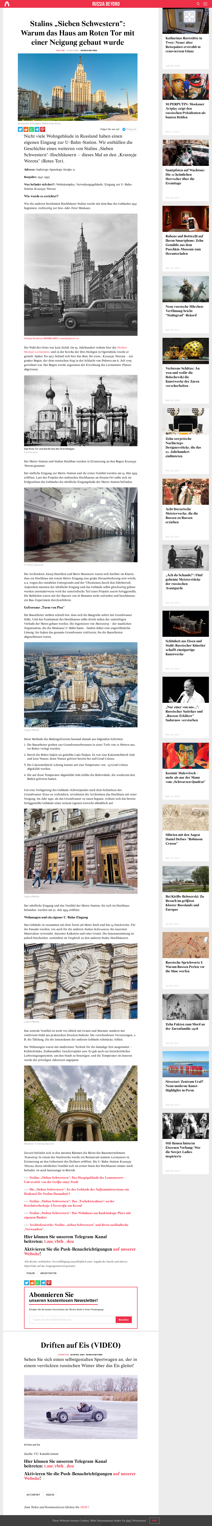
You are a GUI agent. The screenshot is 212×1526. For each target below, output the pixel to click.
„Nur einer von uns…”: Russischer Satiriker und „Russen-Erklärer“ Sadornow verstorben (184, 714)
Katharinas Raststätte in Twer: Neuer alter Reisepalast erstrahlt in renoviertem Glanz (184, 45)
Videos (50, 1494)
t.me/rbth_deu (59, 1241)
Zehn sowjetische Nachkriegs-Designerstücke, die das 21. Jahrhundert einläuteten (183, 447)
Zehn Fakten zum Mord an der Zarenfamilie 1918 (185, 1027)
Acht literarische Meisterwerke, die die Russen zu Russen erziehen (182, 516)
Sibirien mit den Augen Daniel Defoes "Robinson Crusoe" (184, 839)
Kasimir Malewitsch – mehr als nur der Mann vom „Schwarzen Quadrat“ (185, 778)
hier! (128, 1520)
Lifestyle (63, 1355)
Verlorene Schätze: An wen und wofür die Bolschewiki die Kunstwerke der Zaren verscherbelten (183, 377)
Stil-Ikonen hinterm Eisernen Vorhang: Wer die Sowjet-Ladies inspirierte (183, 1150)
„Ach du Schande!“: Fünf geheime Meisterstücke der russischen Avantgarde (184, 582)
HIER (84, 1507)
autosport (33, 1494)
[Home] (7, 4)
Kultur (60, 50)
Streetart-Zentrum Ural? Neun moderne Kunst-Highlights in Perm (184, 1086)
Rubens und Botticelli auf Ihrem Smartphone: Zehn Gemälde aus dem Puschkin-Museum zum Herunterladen (184, 245)
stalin (31, 1273)
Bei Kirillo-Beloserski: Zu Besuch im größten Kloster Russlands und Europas (185, 903)
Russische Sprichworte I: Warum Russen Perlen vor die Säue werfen (185, 967)
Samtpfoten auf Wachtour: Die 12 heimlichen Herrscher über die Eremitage (185, 177)
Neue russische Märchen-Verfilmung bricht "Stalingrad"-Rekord (185, 311)
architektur (48, 1273)
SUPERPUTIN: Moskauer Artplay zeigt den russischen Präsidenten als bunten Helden (186, 111)
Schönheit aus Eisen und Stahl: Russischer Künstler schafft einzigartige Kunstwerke (186, 648)
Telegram (131, 129)
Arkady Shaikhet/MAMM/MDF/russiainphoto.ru (51, 338)
